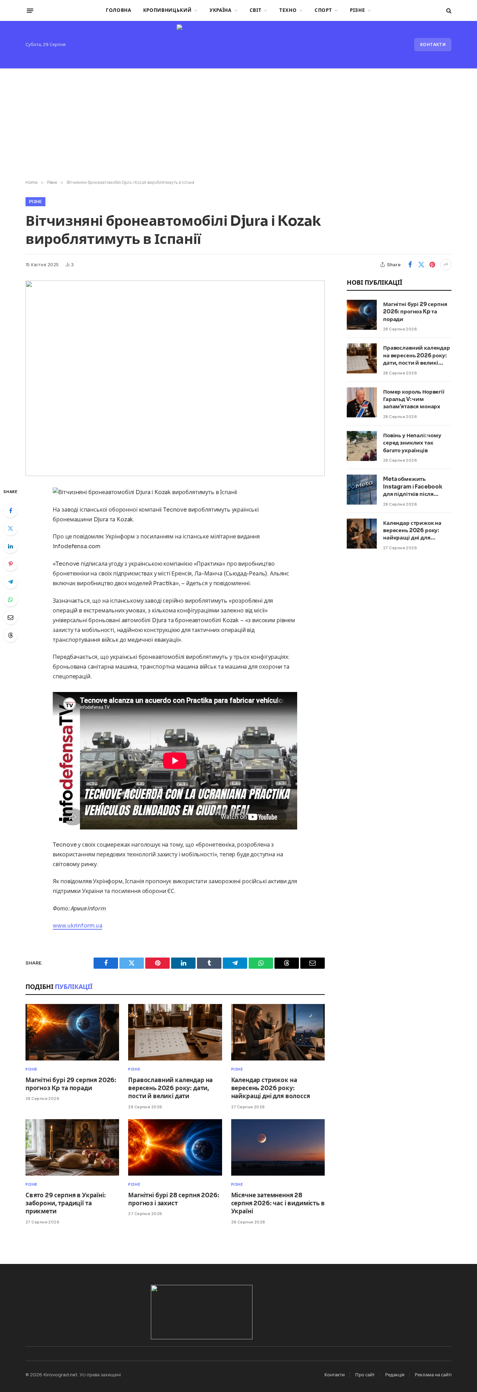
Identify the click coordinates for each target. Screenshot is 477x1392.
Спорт (323, 10)
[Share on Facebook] (410, 264)
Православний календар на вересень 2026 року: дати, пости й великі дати (170, 1088)
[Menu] (30, 10)
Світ (256, 10)
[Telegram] (10, 582)
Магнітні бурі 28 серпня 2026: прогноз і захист (173, 1199)
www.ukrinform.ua (77, 925)
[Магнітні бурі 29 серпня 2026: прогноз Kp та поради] (72, 1032)
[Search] (448, 10)
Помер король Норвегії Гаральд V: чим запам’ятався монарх (414, 399)
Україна (221, 10)
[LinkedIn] (10, 546)
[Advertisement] (238, 124)
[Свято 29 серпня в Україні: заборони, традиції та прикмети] (72, 1147)
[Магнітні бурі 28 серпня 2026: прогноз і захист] (175, 1147)
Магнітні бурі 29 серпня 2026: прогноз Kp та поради (70, 1084)
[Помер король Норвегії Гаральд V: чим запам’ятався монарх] (362, 402)
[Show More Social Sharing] (446, 264)
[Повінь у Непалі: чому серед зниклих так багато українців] (362, 446)
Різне (357, 10)
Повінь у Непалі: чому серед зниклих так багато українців (412, 443)
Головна (118, 10)
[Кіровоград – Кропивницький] (238, 44)
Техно (287, 10)
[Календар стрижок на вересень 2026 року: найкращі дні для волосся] (278, 1032)
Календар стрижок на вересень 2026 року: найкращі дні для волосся (270, 1088)
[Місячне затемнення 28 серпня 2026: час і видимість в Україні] (278, 1147)
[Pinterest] (10, 564)
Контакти (433, 44)
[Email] (10, 617)
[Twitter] (10, 528)
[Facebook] (10, 511)
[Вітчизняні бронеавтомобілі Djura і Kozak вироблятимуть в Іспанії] (175, 378)
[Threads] (10, 635)
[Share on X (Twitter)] (421, 264)
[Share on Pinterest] (432, 264)
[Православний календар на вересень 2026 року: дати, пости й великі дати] (175, 1032)
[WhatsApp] (10, 599)
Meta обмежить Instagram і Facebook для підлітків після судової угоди (412, 487)
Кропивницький (167, 10)
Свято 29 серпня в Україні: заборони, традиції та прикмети (65, 1203)
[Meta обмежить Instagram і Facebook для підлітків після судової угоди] (362, 490)
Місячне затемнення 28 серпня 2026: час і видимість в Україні (278, 1203)
